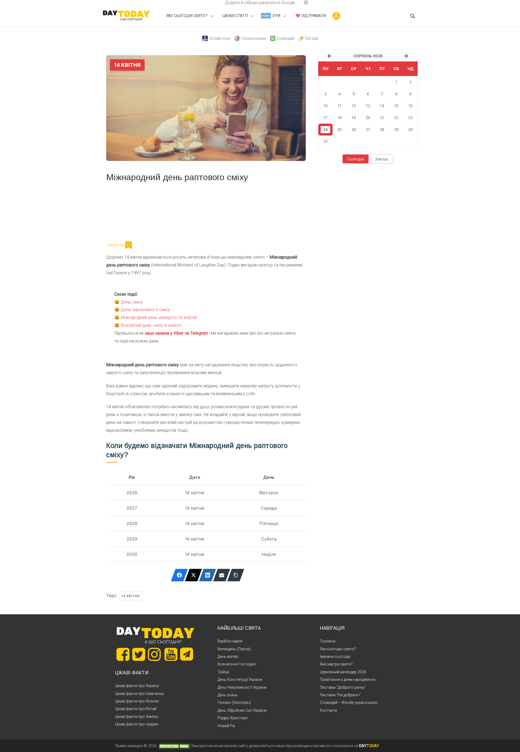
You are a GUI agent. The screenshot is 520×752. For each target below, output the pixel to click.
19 (354, 117)
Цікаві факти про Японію (137, 701)
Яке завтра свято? (336, 664)
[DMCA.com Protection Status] (174, 746)
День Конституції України (239, 679)
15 (396, 105)
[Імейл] (221, 575)
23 (410, 117)
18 (339, 117)
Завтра (381, 159)
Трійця (223, 672)
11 (340, 105)
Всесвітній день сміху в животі (151, 325)
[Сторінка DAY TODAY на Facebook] (123, 654)
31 (325, 141)
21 (382, 117)
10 (325, 105)
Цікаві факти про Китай (136, 709)
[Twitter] (193, 575)
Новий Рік (226, 726)
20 (368, 117)
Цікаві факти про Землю (136, 716)
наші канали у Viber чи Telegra (174, 333)
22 (396, 117)
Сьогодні (355, 159)
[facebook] (218, 2)
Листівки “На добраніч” (340, 695)
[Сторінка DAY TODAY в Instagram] (154, 654)
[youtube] (302, 2)
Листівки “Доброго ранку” (343, 687)
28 (382, 129)
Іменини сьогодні (335, 656)
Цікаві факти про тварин (136, 724)
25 (339, 129)
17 (325, 117)
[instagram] (306, 2)
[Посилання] (235, 575)
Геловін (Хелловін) (234, 702)
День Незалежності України (241, 687)
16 (410, 105)
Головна (327, 641)
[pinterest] (297, 2)
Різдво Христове (232, 718)
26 (354, 129)
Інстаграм (164, 210)
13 (368, 105)
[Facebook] (179, 575)
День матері (227, 656)
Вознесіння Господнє (236, 664)
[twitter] (214, 2)
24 (325, 129)
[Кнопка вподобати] (128, 245)
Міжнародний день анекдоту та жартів (159, 317)
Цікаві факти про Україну (137, 686)
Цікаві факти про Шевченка (139, 693)
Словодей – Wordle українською (349, 702)
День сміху (132, 302)
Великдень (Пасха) (234, 649)
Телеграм (125, 210)
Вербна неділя (229, 641)
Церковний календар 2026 (343, 672)
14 (382, 105)
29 (396, 129)
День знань (227, 695)
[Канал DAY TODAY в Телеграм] (186, 654)
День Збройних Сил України (241, 710)
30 (410, 129)
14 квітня (130, 596)
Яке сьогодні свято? (338, 649)
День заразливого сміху (145, 309)
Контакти (328, 710)
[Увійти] (336, 16)
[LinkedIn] (207, 575)
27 (368, 129)
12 (354, 105)
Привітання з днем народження (347, 679)
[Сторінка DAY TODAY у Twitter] (139, 654)
